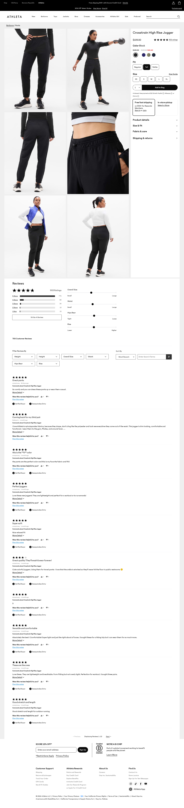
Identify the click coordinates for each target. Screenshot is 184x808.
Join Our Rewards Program (76, 785)
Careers (102, 772)
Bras (76, 17)
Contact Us (133, 772)
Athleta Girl (114, 17)
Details (125, 3)
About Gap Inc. (137, 796)
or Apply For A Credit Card (76, 788)
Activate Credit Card (74, 782)
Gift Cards (40, 782)
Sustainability (124, 796)
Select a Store (163, 105)
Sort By (119, 351)
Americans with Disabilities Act (47, 799)
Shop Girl (104, 8)
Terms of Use (113, 796)
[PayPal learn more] (163, 93)
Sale (126, 17)
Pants (17, 25)
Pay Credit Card (72, 775)
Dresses (87, 17)
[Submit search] (169, 356)
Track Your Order (42, 779)
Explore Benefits (72, 779)
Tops (55, 17)
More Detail (17, 392)
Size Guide (173, 74)
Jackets (66, 17)
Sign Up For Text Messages (138, 779)
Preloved (137, 17)
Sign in (137, 110)
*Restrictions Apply (45, 756)
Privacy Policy (62, 756)
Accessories (100, 17)
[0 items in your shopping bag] (179, 3)
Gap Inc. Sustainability (107, 775)
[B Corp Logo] (99, 748)
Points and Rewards (73, 772)
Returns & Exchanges (43, 775)
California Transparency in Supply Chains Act (77, 799)
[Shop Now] (92, 8)
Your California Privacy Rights (95, 796)
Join (144, 110)
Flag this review (18, 399)
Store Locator (134, 775)
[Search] (178, 16)
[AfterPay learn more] (171, 93)
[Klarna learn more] (138, 96)
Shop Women (97, 8)
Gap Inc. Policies (102, 799)
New (33, 17)
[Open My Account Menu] (173, 3)
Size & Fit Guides (42, 785)
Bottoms (44, 17)
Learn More (112, 755)
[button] (67, 153)
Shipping (39, 772)
